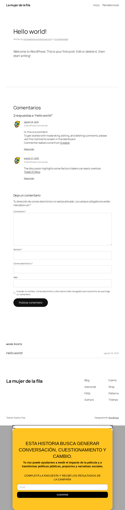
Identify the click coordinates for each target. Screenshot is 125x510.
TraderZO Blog (32, 172)
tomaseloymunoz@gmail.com (37, 39)
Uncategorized (61, 39)
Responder (29, 149)
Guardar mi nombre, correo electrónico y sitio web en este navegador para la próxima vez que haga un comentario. (63, 293)
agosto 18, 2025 (31, 121)
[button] (62, 426)
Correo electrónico (23, 263)
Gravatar (65, 142)
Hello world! (14, 353)
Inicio (96, 5)
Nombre (17, 249)
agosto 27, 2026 (31, 158)
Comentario (19, 211)
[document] (62, 467)
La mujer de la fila (18, 5)
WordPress (114, 417)
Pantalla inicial (110, 5)
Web (15, 277)
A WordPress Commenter (36, 125)
